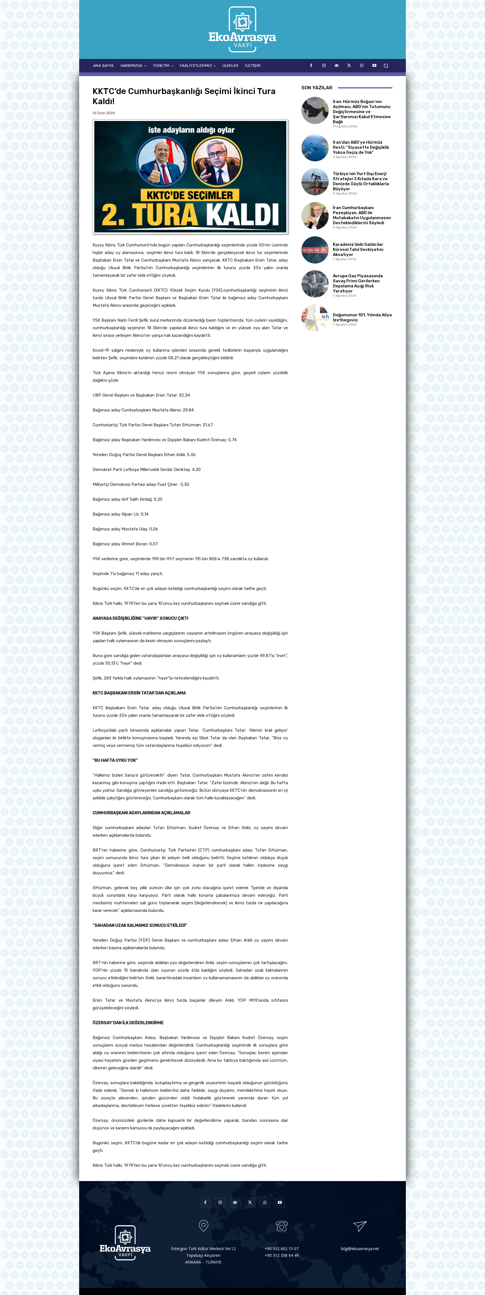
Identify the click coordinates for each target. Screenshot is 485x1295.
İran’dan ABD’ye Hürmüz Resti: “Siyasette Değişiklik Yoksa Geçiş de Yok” (361, 147)
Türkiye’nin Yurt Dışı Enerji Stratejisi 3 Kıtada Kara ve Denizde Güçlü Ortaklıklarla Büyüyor (361, 181)
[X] (349, 65)
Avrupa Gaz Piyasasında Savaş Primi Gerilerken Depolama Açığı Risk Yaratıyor (358, 283)
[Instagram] (324, 65)
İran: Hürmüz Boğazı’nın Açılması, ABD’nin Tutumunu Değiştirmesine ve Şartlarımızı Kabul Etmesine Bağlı (362, 111)
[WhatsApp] (362, 65)
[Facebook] (311, 65)
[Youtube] (374, 65)
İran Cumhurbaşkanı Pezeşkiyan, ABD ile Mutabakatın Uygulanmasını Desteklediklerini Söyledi (362, 215)
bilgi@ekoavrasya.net (360, 1248)
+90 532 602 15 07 (282, 1248)
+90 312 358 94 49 (282, 1255)
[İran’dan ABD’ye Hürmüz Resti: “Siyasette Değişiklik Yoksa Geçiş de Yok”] (315, 147)
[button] (385, 65)
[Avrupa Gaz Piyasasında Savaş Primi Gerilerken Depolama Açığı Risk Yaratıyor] (315, 284)
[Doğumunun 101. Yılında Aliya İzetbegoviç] (315, 317)
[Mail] (336, 65)
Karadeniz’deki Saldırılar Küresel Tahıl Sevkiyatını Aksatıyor (358, 249)
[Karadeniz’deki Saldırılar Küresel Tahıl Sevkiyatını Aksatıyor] (315, 250)
